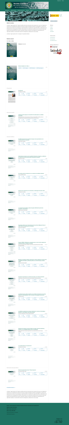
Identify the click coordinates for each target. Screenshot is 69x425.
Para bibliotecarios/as (53, 40)
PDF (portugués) (42, 94)
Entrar (63, 0)
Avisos (31, 10)
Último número (13, 10)
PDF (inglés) (29, 94)
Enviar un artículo (54, 20)
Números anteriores (21, 10)
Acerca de (7, 10)
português (52, 31)
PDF (19, 94)
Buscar (62, 10)
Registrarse (59, 0)
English (51, 26)
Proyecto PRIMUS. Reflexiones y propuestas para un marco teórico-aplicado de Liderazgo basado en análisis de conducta (32, 243)
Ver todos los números (10, 387)
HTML (24, 94)
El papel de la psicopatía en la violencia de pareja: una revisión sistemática (31, 276)
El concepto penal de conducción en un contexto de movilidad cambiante (31, 173)
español (51, 28)
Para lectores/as (52, 37)
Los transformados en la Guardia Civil (24, 345)
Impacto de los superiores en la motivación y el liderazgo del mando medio (31, 190)
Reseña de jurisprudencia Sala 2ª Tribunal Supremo (27, 369)
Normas (27, 10)
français (51, 29)
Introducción (20, 90)
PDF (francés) (35, 94)
